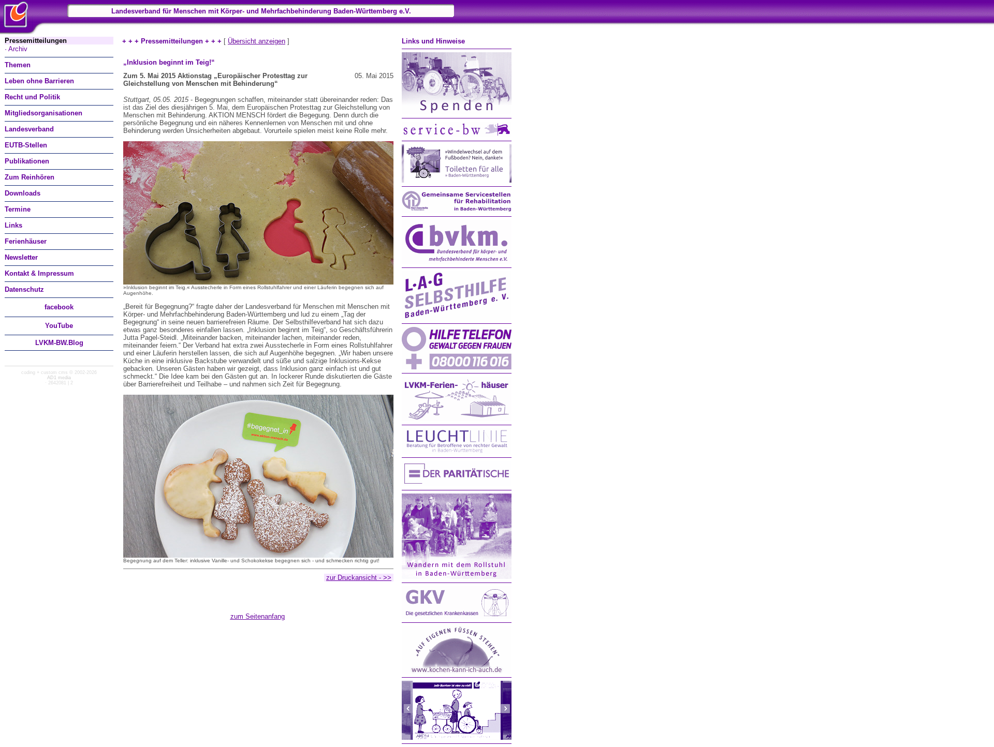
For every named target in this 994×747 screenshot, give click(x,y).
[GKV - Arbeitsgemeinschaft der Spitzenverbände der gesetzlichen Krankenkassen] (456, 616)
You (59, 326)
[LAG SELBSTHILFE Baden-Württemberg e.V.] (456, 317)
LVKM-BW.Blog (59, 343)
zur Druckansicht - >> (358, 577)
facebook (59, 307)
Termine (18, 209)
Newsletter (21, 257)
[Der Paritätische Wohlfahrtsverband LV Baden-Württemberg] (456, 484)
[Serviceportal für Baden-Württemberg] (456, 135)
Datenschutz (24, 289)
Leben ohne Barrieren (39, 81)
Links (13, 225)
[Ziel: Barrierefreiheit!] (456, 737)
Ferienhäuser (26, 241)
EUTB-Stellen (26, 145)
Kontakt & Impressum (39, 273)
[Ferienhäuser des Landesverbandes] (456, 419)
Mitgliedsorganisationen (43, 113)
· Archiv (16, 49)
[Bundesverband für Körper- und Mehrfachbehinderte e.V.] (456, 261)
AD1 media (59, 377)
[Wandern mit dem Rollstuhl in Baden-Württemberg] (456, 576)
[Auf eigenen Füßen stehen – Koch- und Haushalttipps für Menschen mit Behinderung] (456, 671)
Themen (18, 65)
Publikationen (27, 161)
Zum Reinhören (29, 177)
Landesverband (29, 129)
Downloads (22, 193)
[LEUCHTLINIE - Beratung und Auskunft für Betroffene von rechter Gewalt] (456, 451)
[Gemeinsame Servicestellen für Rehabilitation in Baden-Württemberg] (456, 210)
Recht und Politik (32, 97)
